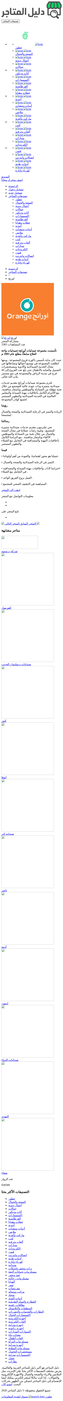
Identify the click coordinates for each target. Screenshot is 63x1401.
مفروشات (14, 1288)
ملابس (19, 112)
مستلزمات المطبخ (19, 1348)
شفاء (4, 1172)
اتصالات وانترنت (24, 157)
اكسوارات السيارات (19, 1331)
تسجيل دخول (15, 189)
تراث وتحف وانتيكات (20, 1268)
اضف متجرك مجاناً (12, 179)
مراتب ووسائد (16, 1291)
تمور (10, 1285)
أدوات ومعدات (23, 105)
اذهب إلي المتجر (10, 490)
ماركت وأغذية (23, 118)
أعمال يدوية (22, 60)
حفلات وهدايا (22, 92)
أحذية (18, 99)
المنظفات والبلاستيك (20, 1308)
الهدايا (11, 1281)
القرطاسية (21, 86)
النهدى (5, 1116)
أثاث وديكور (22, 73)
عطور (18, 47)
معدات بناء (14, 1334)
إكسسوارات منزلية (19, 1354)
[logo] (31, 17)
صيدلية (12, 1265)
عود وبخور (14, 1275)
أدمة (3, 946)
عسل (11, 1358)
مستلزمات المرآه (18, 1341)
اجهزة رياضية (16, 1328)
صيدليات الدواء (10, 1059)
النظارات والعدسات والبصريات (26, 1311)
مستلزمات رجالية (18, 1278)
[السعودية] (6, 337)
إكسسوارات (22, 79)
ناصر (4, 890)
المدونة (5, 176)
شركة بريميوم (9, 551)
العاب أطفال (15, 1338)
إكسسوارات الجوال (19, 1315)
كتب (17, 125)
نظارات (12, 1361)
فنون (18, 151)
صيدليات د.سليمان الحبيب (16, 664)
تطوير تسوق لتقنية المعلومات (26, 1396)
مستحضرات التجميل (20, 1351)
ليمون (4, 1003)
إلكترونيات (21, 144)
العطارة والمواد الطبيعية (22, 1301)
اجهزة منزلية (15, 1324)
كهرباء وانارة (22, 170)
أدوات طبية (21, 164)
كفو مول (6, 607)
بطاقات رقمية (16, 1305)
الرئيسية (13, 186)
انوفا (3, 777)
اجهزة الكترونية (17, 1318)
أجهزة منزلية (15, 1344)
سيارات (19, 138)
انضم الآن (6, 1384)
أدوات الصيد (15, 1298)
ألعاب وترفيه (22, 131)
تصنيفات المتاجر (17, 196)
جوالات (19, 66)
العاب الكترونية (17, 1321)
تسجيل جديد (15, 192)
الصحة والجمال (24, 53)
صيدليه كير (7, 833)
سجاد (11, 1295)
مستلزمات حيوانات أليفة (22, 1271)
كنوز (3, 720)
